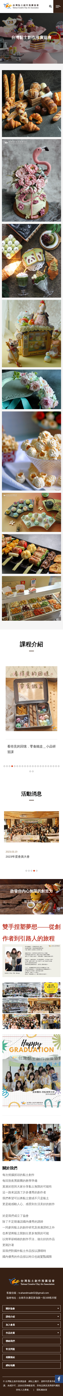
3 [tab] (9, 766)
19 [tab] (51, 766)
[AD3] (31, 512)
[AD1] (31, 598)
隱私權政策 (42, 1390)
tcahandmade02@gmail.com (34, 1292)
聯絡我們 (10, 1341)
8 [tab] (22, 766)
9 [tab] (25, 766)
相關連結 (10, 1357)
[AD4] (31, 450)
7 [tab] (20, 766)
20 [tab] (53, 766)
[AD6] (31, 333)
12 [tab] (33, 766)
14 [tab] (38, 766)
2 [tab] (7, 766)
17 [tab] (46, 766)
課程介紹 (10, 1316)
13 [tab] (35, 766)
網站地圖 (10, 1365)
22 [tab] (58, 766)
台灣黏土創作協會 (59, 1377)
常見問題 (10, 1349)
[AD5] (31, 389)
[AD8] (31, 180)
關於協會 (10, 1308)
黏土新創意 (31, 901)
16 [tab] (43, 766)
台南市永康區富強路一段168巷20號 (38, 1297)
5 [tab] (15, 766)
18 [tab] (48, 766)
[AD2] (31, 554)
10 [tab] (27, 766)
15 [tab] (40, 766)
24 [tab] (33, 771)
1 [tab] (4, 766)
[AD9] (31, 103)
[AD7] (31, 261)
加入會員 (10, 1324)
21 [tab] (56, 766)
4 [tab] (12, 766)
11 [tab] (30, 766)
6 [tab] (17, 766)
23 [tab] (30, 771)
